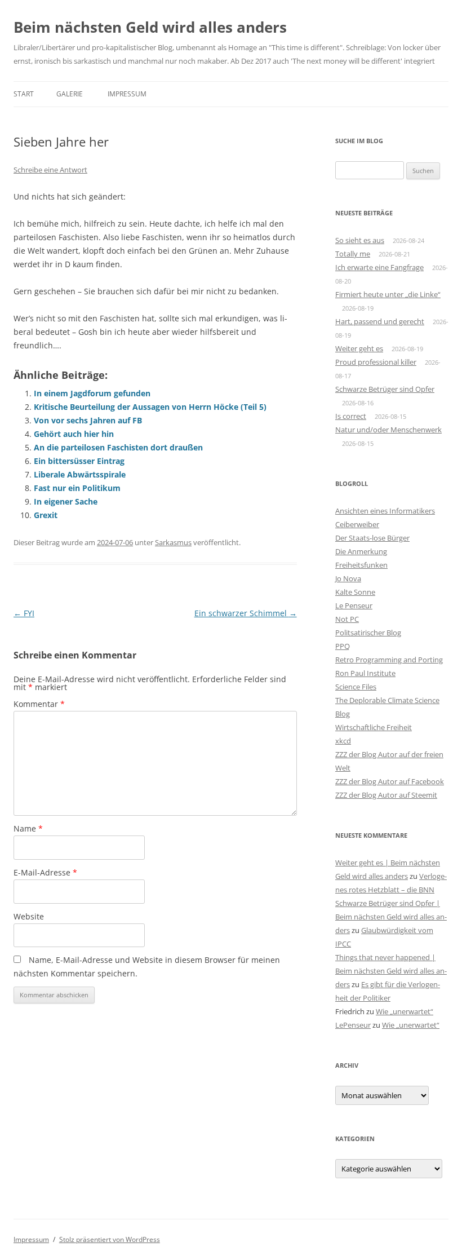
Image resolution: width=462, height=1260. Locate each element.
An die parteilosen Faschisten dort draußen (118, 447)
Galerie (69, 94)
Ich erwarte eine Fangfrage (379, 267)
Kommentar (39, 703)
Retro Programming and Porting (389, 660)
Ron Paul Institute (365, 673)
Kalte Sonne (355, 592)
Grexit (45, 515)
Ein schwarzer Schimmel (245, 613)
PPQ (342, 646)
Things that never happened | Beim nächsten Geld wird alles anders (391, 970)
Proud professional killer (375, 362)
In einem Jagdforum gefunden (92, 393)
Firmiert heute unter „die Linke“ (388, 294)
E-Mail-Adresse (45, 872)
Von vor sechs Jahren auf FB (88, 420)
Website (29, 916)
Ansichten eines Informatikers (385, 511)
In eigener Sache (65, 501)
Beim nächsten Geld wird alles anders (150, 27)
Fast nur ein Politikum (77, 488)
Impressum (127, 94)
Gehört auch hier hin (74, 433)
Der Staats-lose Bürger (372, 538)
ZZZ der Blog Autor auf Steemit (386, 795)
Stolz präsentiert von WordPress (109, 1239)
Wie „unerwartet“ (404, 1011)
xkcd (343, 741)
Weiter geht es (359, 348)
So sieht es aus (359, 240)
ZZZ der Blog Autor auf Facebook (389, 781)
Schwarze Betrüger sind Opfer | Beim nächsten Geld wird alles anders (391, 916)
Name (28, 828)
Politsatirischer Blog (368, 632)
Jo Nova (348, 578)
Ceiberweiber (357, 524)
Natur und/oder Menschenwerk (388, 430)
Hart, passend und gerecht (379, 321)
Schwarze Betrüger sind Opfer (384, 389)
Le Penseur (353, 605)
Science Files (355, 687)
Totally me (352, 254)
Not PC (347, 619)
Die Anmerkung (361, 551)
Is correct (350, 416)
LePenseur (353, 1025)
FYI (24, 613)
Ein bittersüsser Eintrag (79, 461)
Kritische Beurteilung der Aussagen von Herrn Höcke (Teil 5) (150, 406)
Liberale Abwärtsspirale (80, 474)
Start (24, 94)
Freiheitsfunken (361, 565)
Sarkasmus (173, 542)
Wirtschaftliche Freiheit (373, 727)
